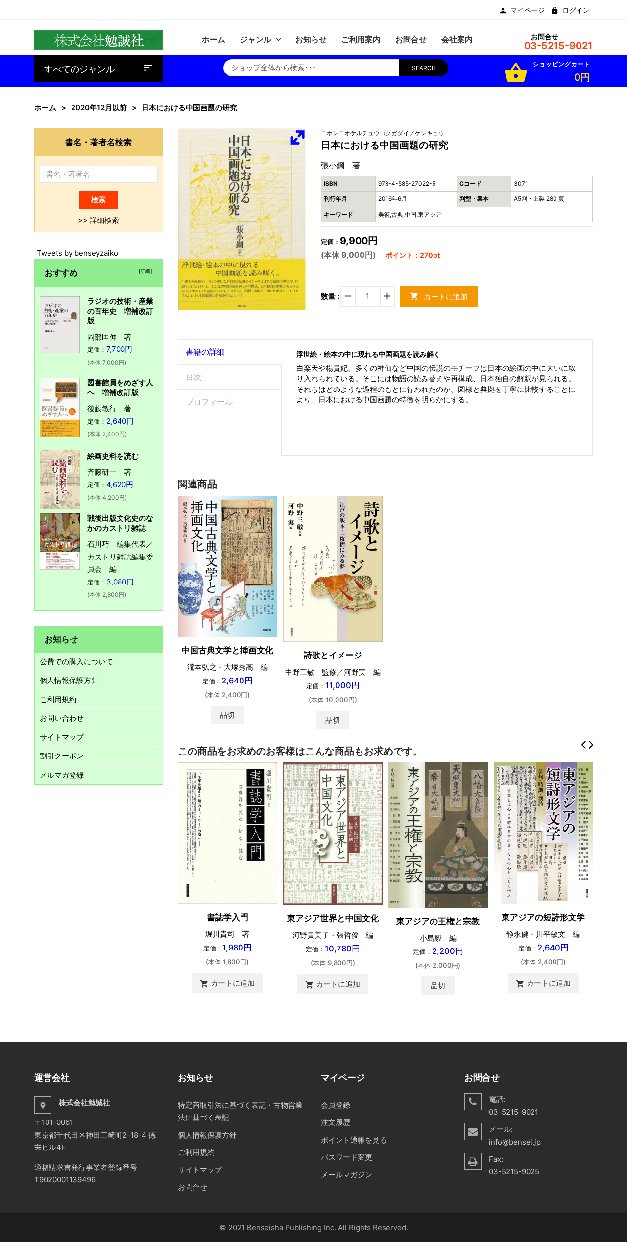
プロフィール (209, 402)
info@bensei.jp (515, 1141)
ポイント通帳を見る (354, 1140)
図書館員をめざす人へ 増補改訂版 (120, 387)
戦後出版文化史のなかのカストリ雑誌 (120, 523)
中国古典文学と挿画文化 (227, 650)
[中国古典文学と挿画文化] (227, 565)
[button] (297, 137)
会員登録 (335, 1105)
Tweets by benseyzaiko (77, 253)
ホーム (45, 107)
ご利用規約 (58, 699)
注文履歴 (335, 1122)
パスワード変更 (346, 1157)
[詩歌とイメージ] (333, 568)
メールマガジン (346, 1174)
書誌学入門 (227, 917)
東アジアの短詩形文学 (543, 917)
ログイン (576, 10)
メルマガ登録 (62, 774)
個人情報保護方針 (69, 680)
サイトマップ (62, 737)
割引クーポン (62, 755)
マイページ (527, 10)
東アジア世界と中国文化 (333, 918)
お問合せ (192, 1187)
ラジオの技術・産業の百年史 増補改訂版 (120, 310)
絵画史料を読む (113, 456)
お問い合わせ (62, 718)
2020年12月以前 (99, 107)
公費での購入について (76, 661)
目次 (193, 377)
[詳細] (144, 271)
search (424, 68)
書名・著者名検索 (98, 142)
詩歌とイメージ (333, 655)
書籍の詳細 (205, 352)
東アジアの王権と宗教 (438, 921)
